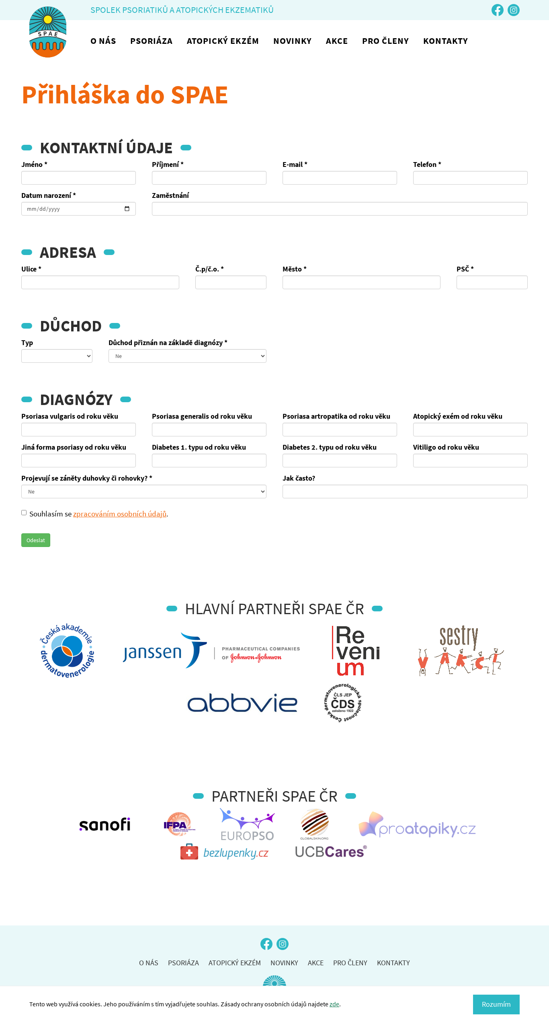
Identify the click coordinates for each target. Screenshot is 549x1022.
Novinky (292, 40)
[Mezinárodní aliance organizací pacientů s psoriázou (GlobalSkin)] (315, 824)
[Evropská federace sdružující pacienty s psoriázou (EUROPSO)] (247, 824)
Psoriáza (151, 40)
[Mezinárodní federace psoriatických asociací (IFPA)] (180, 824)
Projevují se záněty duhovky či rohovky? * (86, 478)
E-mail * (295, 164)
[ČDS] (343, 703)
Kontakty (445, 40)
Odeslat (36, 540)
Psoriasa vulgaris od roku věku (69, 416)
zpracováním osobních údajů (119, 513)
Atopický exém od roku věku (457, 416)
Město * (295, 268)
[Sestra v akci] (461, 651)
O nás (103, 40)
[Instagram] (514, 10)
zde (334, 1004)
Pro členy (385, 40)
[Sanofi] (104, 824)
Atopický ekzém (223, 40)
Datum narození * (48, 195)
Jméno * (34, 164)
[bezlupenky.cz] (225, 852)
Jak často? (299, 478)
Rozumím (496, 1004)
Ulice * (31, 268)
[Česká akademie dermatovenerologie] (66, 651)
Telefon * (427, 164)
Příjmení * (168, 164)
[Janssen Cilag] (211, 651)
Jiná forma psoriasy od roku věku (73, 447)
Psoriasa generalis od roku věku (202, 416)
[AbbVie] (242, 703)
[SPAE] (47, 32)
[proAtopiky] (417, 824)
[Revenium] (355, 651)
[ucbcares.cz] (331, 852)
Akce (337, 40)
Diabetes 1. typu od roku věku (199, 447)
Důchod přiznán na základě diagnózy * (168, 342)
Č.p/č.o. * (209, 268)
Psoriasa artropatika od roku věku (336, 416)
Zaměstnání (170, 195)
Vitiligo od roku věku (446, 447)
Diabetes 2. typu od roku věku (330, 447)
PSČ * (465, 268)
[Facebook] (498, 10)
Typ (27, 342)
